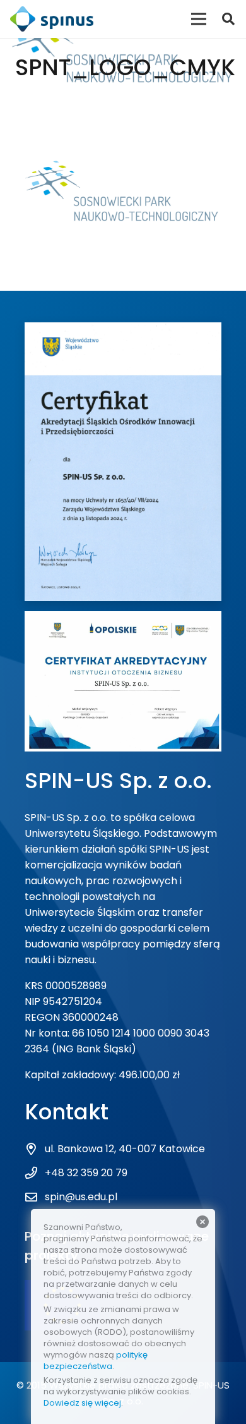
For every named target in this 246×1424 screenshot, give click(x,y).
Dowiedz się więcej (82, 1403)
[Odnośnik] (51, 19)
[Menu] (198, 19)
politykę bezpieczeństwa (96, 1360)
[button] (228, 19)
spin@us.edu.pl (81, 1197)
